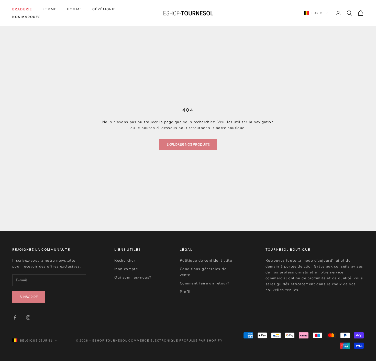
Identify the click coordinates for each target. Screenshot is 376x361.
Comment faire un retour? (204, 283)
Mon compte (126, 269)
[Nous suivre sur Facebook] (14, 317)
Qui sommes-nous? (132, 277)
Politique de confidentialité (206, 260)
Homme (74, 9)
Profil (185, 291)
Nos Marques (26, 17)
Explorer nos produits (188, 144)
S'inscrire (29, 297)
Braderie (22, 9)
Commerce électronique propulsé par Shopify (175, 340)
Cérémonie (104, 9)
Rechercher (124, 260)
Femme (49, 9)
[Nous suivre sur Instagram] (28, 317)
